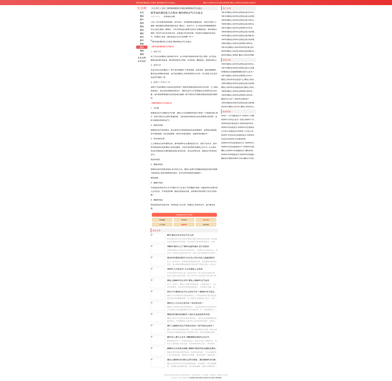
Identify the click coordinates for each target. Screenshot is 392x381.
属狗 (142, 50)
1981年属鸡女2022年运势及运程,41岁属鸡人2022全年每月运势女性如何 (238, 67)
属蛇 (142, 33)
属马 (142, 36)
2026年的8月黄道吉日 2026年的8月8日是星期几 (238, 123)
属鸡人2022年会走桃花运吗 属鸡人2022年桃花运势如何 (238, 87)
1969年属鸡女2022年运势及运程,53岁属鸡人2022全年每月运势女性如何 (238, 83)
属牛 (142, 19)
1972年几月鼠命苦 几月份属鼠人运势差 (185, 268)
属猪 (142, 54)
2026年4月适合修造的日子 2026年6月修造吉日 (238, 146)
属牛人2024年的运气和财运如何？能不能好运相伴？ (190, 325)
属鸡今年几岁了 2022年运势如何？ (235, 98)
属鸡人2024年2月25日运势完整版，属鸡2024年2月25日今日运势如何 (198, 359)
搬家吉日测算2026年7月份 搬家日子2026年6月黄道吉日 (238, 158)
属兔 (142, 26)
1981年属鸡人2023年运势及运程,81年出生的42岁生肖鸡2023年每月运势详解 (238, 12)
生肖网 (141, 8)
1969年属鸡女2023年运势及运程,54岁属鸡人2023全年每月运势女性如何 (238, 31)
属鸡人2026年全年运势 (206, 378)
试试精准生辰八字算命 (184, 215)
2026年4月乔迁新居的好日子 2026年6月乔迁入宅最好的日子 (238, 142)
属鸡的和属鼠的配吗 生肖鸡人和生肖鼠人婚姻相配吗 (191, 257)
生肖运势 (142, 57)
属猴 (142, 43)
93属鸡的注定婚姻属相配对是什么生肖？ (237, 71)
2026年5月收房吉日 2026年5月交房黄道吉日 (238, 127)
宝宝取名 (184, 220)
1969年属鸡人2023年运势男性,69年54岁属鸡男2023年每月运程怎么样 (238, 43)
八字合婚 (162, 224)
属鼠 (142, 15)
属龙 (142, 29)
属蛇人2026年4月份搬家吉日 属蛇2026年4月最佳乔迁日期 (238, 150)
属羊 (142, 40)
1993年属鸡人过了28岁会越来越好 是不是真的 (188, 246)
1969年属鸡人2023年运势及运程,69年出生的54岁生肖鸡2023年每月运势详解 (238, 23)
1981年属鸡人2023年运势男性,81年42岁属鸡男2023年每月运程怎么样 (238, 27)
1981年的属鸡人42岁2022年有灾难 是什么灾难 (238, 47)
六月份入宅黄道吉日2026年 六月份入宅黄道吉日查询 (238, 131)
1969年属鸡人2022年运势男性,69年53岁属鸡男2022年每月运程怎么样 (238, 91)
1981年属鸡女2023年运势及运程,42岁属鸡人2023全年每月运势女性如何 (238, 16)
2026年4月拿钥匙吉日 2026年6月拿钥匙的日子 (238, 154)
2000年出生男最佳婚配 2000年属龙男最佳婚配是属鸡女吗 (193, 348)
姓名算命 (206, 224)
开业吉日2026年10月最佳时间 (233, 138)
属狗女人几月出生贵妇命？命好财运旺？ (185, 302)
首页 (142, 12)
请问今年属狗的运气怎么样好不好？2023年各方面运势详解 (193, 291)
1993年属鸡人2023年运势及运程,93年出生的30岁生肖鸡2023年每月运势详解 (238, 20)
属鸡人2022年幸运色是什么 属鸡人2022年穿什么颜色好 (238, 79)
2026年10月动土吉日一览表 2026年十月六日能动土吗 (238, 119)
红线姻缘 (162, 220)
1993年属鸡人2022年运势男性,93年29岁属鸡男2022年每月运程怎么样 (238, 95)
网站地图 (218, 378)
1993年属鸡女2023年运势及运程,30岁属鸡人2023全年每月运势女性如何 (238, 39)
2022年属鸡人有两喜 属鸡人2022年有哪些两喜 (238, 54)
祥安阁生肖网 (169, 16)
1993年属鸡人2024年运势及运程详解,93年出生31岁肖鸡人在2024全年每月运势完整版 (238, 35)
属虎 (142, 22)
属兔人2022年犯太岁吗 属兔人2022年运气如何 (188, 280)
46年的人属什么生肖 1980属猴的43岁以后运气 (188, 336)
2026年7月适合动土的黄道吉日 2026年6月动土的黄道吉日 (238, 135)
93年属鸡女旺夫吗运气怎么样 (180, 234)
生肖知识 (142, 61)
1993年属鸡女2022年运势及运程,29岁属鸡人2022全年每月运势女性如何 (238, 102)
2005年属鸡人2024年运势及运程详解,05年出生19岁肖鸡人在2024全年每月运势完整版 (238, 51)
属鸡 (142, 47)
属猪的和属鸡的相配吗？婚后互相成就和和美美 (188, 314)
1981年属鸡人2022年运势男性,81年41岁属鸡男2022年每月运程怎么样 (238, 75)
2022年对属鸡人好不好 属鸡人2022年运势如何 (238, 106)
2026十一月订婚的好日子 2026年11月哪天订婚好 (238, 115)
